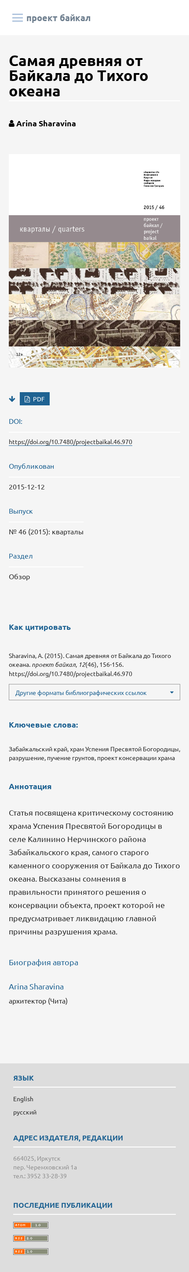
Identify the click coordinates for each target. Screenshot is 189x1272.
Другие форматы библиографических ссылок (81, 692)
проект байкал (58, 17)
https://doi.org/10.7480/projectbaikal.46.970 (70, 441)
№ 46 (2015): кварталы (46, 531)
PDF (38, 399)
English (23, 1099)
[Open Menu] (17, 17)
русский (24, 1112)
